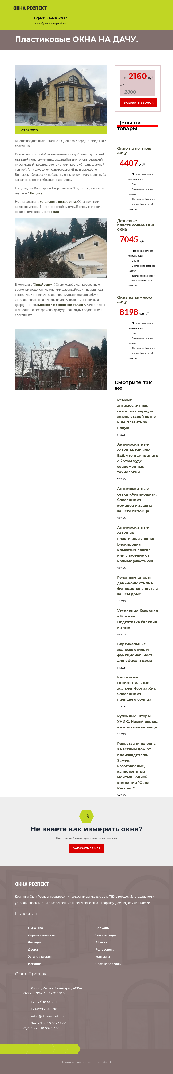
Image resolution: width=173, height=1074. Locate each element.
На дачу (36, 193)
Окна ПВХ (35, 928)
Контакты (102, 956)
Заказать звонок (139, 102)
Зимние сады (105, 935)
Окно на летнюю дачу (134, 150)
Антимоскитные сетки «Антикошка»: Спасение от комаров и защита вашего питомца (137, 499)
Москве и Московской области (61, 305)
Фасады (34, 942)
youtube (59, 1049)
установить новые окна (58, 201)
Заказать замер (86, 848)
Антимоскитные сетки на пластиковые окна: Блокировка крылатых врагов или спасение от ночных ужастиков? (136, 544)
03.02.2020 (29, 130)
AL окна (101, 942)
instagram (72, 1049)
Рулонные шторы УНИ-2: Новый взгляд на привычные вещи (137, 721)
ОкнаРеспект (44, 284)
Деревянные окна (41, 935)
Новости (34, 964)
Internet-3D (102, 1062)
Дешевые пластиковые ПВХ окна (135, 225)
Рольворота (104, 949)
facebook (34, 1049)
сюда (55, 211)
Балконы (102, 928)
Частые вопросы (108, 964)
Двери (33, 949)
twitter (47, 1049)
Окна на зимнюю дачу (134, 299)
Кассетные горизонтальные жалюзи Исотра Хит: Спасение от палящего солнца (136, 688)
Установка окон (40, 956)
